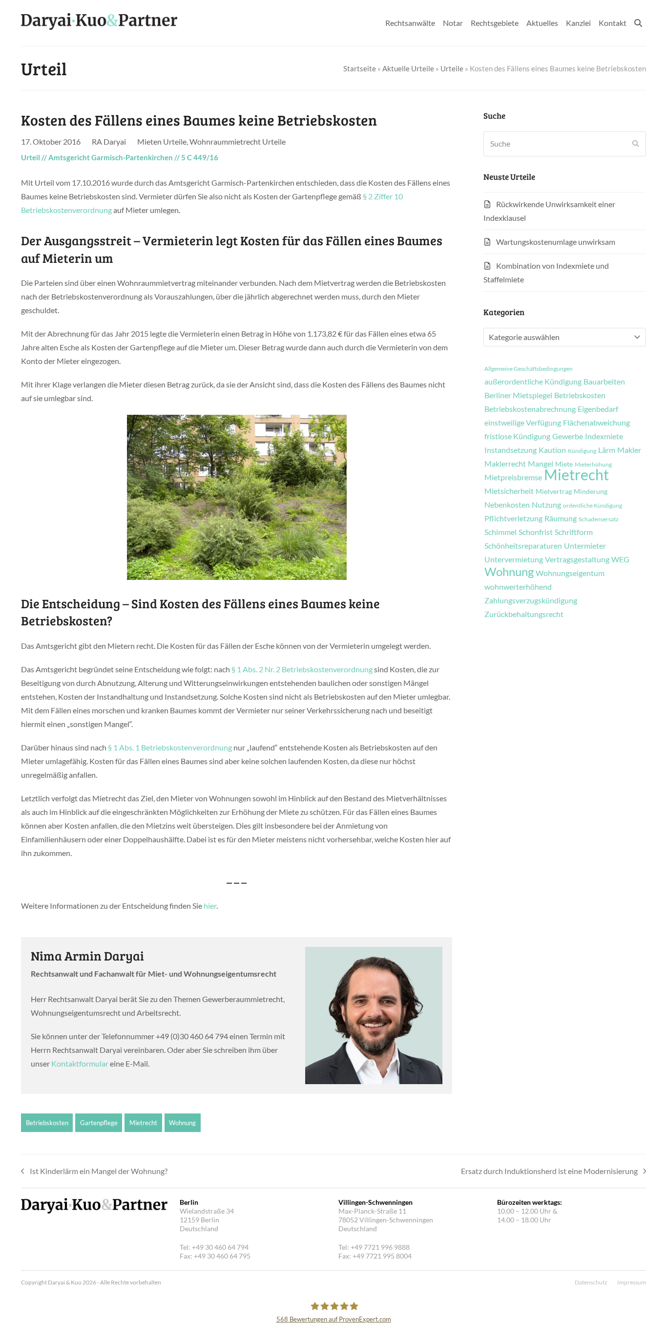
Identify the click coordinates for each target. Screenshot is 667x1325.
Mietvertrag (554, 491)
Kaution (552, 450)
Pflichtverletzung (513, 518)
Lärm (606, 450)
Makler (629, 450)
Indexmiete (604, 436)
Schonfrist (536, 532)
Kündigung (582, 451)
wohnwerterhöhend (518, 587)
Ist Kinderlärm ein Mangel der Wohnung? (94, 1172)
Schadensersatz (599, 519)
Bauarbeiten (604, 382)
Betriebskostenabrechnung (530, 409)
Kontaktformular (79, 1063)
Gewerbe (567, 436)
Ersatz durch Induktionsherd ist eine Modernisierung (549, 1172)
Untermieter (585, 546)
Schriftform (574, 532)
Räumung (560, 518)
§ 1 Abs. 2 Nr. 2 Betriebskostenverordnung (302, 669)
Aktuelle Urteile (408, 68)
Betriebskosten (47, 1123)
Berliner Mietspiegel (518, 395)
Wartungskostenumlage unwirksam (555, 241)
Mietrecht (143, 1123)
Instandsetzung (510, 450)
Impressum (631, 1282)
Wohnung (182, 1123)
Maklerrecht (505, 464)
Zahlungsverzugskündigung (530, 600)
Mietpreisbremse (513, 477)
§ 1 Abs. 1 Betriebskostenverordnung (170, 747)
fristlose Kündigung (517, 436)
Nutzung (546, 505)
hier (210, 905)
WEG (620, 559)
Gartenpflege (99, 1123)
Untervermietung (513, 559)
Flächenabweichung (596, 423)
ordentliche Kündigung (592, 506)
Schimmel (500, 532)
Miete (564, 464)
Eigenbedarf (598, 409)
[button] (638, 23)
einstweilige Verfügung (522, 423)
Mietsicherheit (509, 491)
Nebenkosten (507, 505)
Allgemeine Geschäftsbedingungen (528, 369)
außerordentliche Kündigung (533, 382)
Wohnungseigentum (570, 573)
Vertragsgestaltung (577, 559)
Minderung (590, 491)
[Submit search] (635, 144)
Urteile (451, 68)
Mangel (540, 464)
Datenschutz (591, 1282)
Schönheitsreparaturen (523, 546)
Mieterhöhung (593, 465)
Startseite (359, 68)
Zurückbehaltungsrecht (523, 614)
